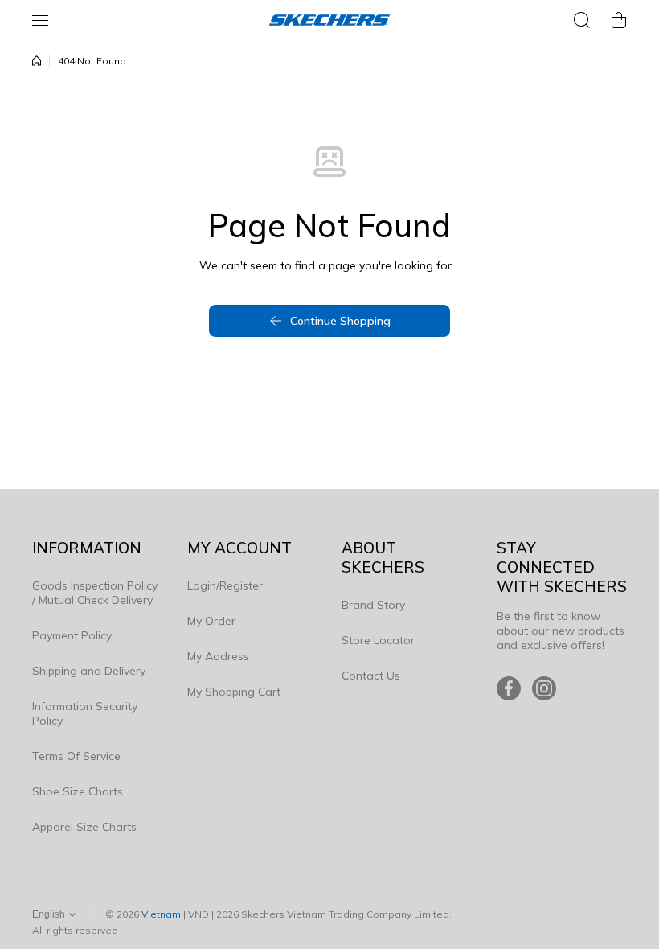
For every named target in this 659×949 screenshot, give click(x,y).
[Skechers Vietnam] (329, 20)
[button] (619, 20)
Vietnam (161, 914)
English (48, 914)
